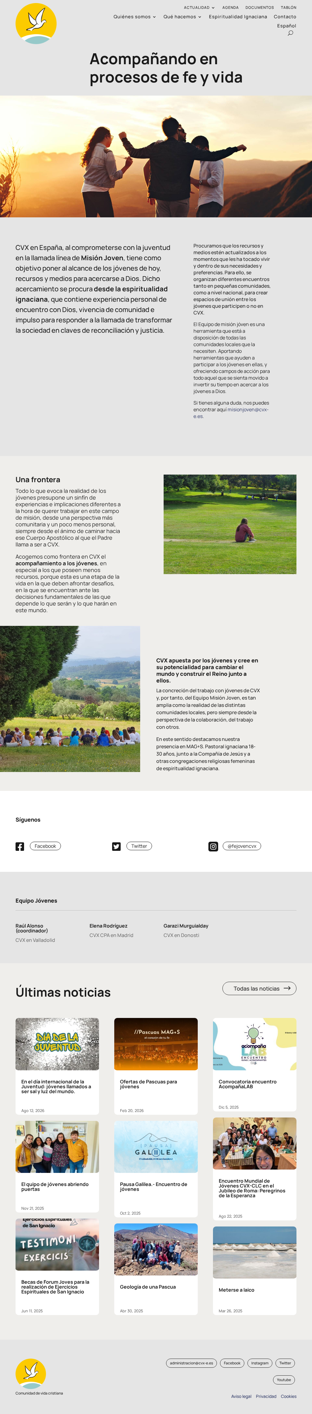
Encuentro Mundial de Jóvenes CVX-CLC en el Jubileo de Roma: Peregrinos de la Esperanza (252, 1188)
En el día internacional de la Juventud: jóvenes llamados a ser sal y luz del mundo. (56, 1086)
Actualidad (197, 7)
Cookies (288, 1396)
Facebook (45, 846)
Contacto (285, 17)
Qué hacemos (180, 17)
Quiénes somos (132, 17)
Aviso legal (241, 1396)
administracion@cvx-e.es (191, 1363)
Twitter (139, 846)
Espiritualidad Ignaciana (238, 17)
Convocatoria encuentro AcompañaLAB (248, 1084)
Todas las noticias (257, 988)
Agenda (230, 7)
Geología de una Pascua (148, 1286)
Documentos (260, 7)
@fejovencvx (242, 846)
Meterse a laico (236, 1289)
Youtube (284, 1379)
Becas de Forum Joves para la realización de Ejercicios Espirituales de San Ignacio (55, 1287)
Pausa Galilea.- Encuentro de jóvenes (153, 1186)
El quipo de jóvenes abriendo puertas (55, 1186)
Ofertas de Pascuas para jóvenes (148, 1084)
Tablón (288, 7)
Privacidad (265, 1396)
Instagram (259, 1363)
